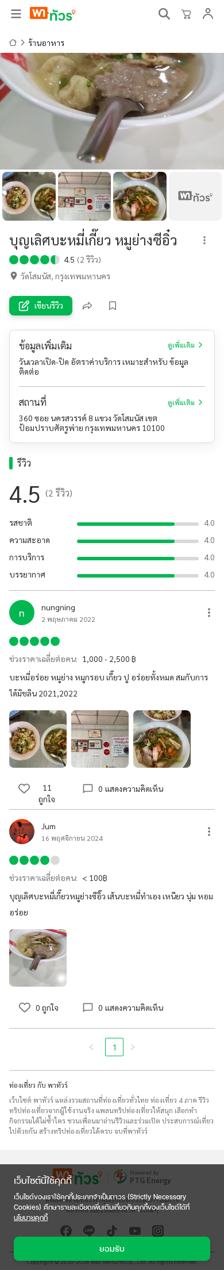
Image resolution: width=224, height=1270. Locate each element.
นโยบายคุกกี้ (31, 1217)
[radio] (13, 258)
